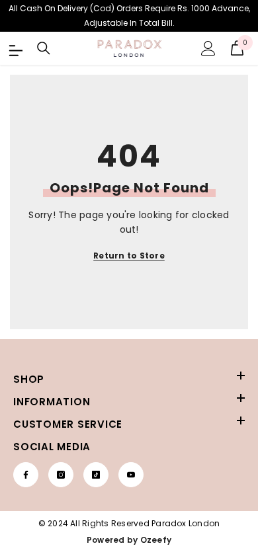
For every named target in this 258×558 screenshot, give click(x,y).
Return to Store (129, 255)
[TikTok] (95, 474)
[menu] (14, 48)
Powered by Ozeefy (129, 539)
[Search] (44, 48)
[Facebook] (25, 474)
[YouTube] (131, 474)
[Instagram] (60, 474)
